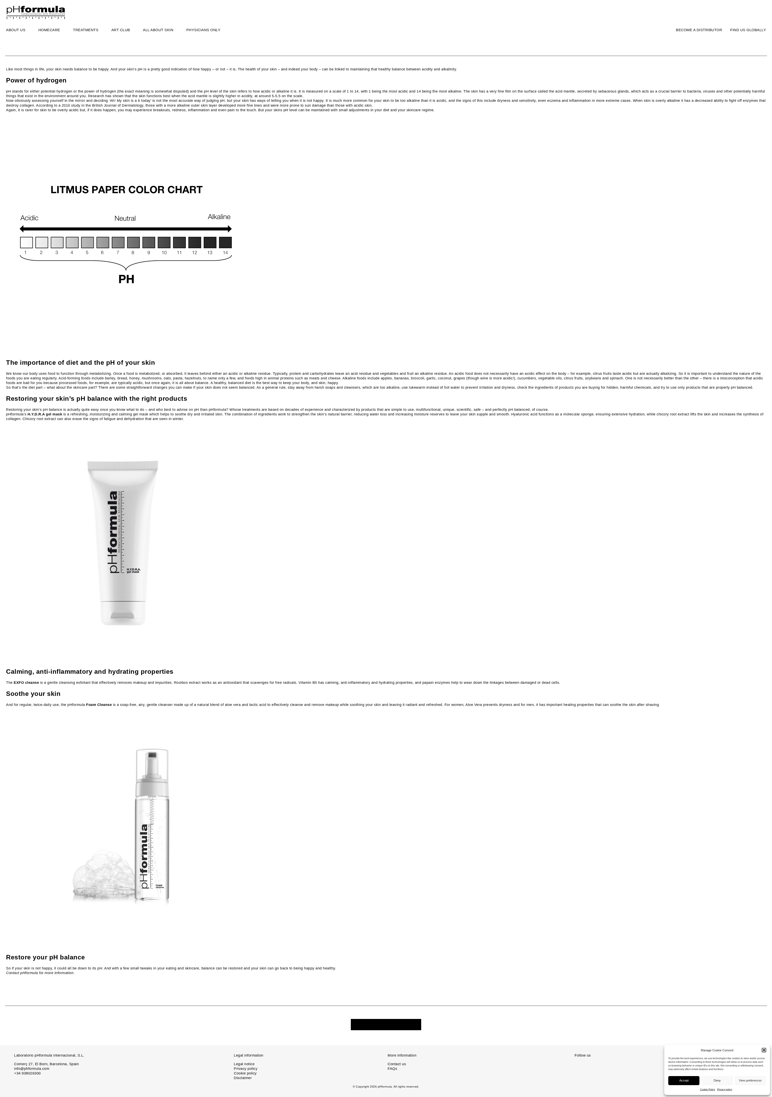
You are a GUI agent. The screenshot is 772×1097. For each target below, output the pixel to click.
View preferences (750, 1080)
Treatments (85, 30)
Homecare (49, 30)
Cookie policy (245, 1073)
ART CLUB (120, 30)
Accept (684, 1080)
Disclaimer (243, 1078)
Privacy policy (724, 1089)
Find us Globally (748, 30)
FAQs (392, 1069)
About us (15, 30)
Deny (717, 1080)
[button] (764, 1050)
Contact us (397, 1064)
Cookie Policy (707, 1089)
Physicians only (203, 30)
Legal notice (244, 1064)
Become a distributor (699, 30)
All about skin (158, 30)
